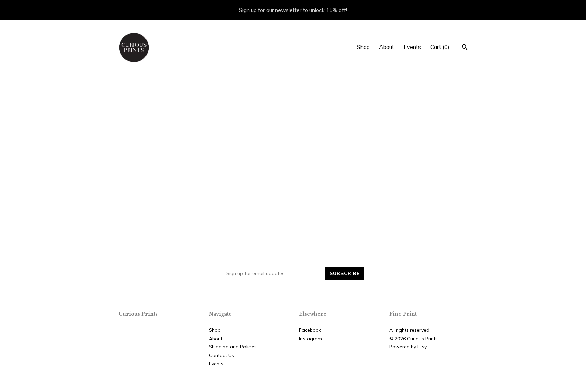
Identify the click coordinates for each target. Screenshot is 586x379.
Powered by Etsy (408, 347)
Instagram (310, 339)
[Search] (464, 48)
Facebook (310, 330)
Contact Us (221, 355)
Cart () (439, 46)
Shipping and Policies (233, 347)
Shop (363, 46)
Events (412, 46)
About (386, 46)
